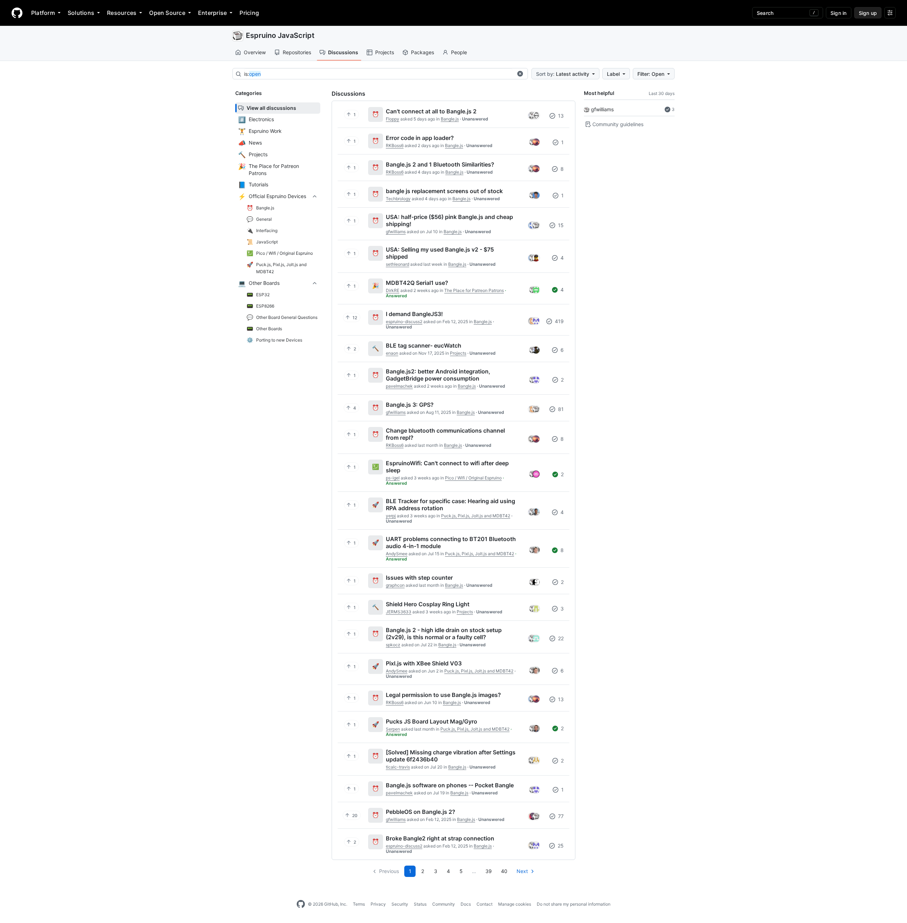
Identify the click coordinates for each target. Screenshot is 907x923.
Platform (43, 12)
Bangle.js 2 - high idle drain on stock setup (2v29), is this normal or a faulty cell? (444, 633)
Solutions (81, 12)
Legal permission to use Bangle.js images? (443, 694)
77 (560, 816)
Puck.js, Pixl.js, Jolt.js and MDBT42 (475, 515)
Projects (384, 52)
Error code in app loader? (420, 137)
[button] (520, 73)
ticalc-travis (398, 767)
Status (420, 904)
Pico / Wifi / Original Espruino (473, 477)
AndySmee (396, 553)
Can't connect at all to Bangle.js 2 (431, 111)
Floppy (392, 119)
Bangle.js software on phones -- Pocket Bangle (450, 785)
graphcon (395, 585)
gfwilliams (602, 109)
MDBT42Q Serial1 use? (417, 282)
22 (560, 638)
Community (443, 904)
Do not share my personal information (573, 904)
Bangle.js (450, 119)
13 (560, 116)
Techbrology (398, 198)
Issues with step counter (419, 577)
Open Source (167, 12)
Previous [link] (389, 871)
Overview (255, 52)
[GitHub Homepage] (301, 904)
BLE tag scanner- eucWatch (423, 345)
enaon (392, 353)
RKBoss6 (395, 145)
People (459, 52)
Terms (359, 904)
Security (399, 904)
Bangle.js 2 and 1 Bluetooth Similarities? (440, 164)
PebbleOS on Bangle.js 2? (420, 811)
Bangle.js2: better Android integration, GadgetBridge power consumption (438, 375)
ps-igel (393, 477)
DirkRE (392, 290)
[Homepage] (17, 12)
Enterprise (212, 12)
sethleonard (397, 264)
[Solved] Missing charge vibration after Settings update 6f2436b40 (451, 756)
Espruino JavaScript (280, 35)
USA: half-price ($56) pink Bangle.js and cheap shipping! (449, 220)
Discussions (343, 52)
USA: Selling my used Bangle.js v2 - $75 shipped (440, 253)
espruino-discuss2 (404, 321)
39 (488, 871)
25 (560, 846)
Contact (484, 904)
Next (522, 871)
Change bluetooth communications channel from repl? (445, 434)
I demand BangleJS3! (414, 313)
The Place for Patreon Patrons (474, 290)
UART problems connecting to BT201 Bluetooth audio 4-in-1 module (451, 542)
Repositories (297, 52)
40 (504, 871)
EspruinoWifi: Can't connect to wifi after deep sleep (447, 467)
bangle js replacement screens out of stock (444, 191)
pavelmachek (399, 386)
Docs (466, 904)
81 (560, 409)
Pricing (249, 12)
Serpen (393, 729)
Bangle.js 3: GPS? (410, 404)
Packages (422, 52)
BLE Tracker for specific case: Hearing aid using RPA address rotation (450, 504)
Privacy (378, 904)
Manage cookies (514, 904)
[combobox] (378, 74)
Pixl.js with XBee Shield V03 (424, 663)
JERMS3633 (398, 611)
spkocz (393, 644)
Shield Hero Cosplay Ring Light (427, 604)
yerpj (391, 515)
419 (558, 321)
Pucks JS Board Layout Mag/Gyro (431, 721)
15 (560, 225)
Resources (121, 12)
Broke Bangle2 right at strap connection (440, 838)
